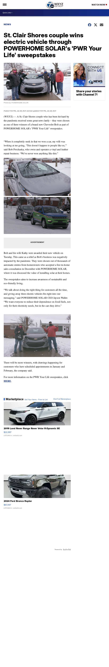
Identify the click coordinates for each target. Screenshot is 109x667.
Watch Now (99, 4)
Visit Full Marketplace (62, 399)
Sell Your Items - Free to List (36, 400)
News (7, 24)
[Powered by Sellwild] (67, 549)
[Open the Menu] (4, 4)
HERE (7, 381)
